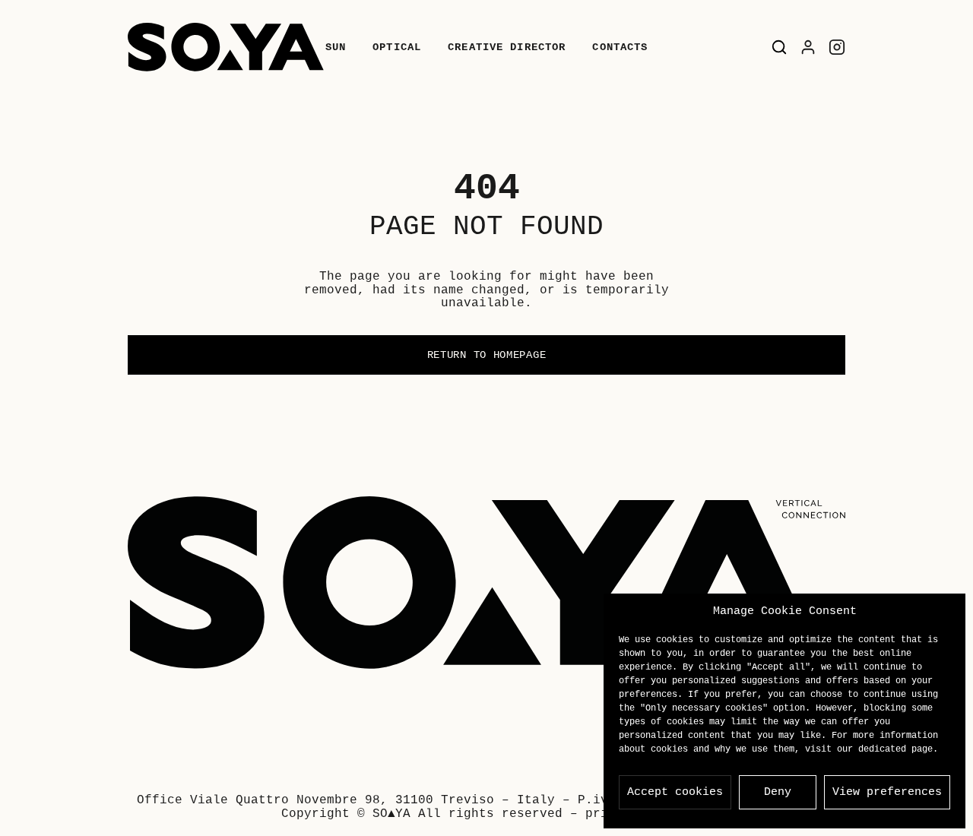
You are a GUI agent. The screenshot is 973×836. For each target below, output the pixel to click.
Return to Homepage (487, 355)
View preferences (887, 792)
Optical (396, 47)
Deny (777, 792)
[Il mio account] (808, 47)
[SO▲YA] (226, 47)
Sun (335, 47)
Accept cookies (675, 792)
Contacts (620, 47)
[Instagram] (837, 47)
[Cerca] (779, 47)
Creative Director (507, 47)
